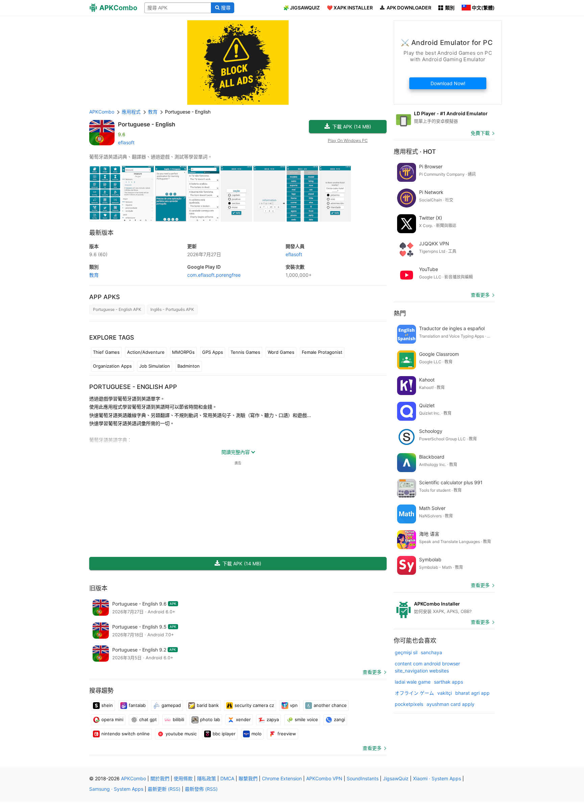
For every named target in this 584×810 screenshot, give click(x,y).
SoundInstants (363, 778)
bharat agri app (472, 693)
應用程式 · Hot (415, 151)
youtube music (181, 733)
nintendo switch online (125, 733)
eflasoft (126, 142)
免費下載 (480, 133)
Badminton (188, 366)
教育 (94, 275)
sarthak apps (448, 682)
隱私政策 (206, 778)
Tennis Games (245, 352)
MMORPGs (183, 352)
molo (256, 733)
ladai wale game (413, 682)
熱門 (400, 313)
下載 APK (351, 126)
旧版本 (98, 588)
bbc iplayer (224, 733)
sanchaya (431, 652)
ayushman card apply (450, 704)
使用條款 (183, 778)
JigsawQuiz (396, 778)
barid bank (208, 705)
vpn (294, 705)
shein (107, 705)
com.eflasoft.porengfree (214, 275)
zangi (339, 719)
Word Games (281, 352)
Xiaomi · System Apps (437, 778)
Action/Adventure (146, 352)
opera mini (112, 719)
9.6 (98, 254)
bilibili (178, 719)
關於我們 (159, 778)
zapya (273, 719)
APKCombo (101, 112)
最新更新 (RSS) (164, 789)
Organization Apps (112, 366)
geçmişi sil (406, 652)
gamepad (171, 705)
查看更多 (372, 672)
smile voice (306, 719)
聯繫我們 (248, 778)
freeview (286, 733)
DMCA (227, 778)
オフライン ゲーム (414, 693)
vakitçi (444, 693)
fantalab (137, 705)
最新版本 (101, 232)
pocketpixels (409, 704)
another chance (330, 705)
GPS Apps (212, 352)
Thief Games (106, 352)
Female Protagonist (322, 352)
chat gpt (148, 719)
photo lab (210, 719)
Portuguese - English (146, 124)
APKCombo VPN (324, 778)
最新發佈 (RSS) (201, 789)
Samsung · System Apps (116, 789)
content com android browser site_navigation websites (427, 667)
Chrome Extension (282, 778)
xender (243, 719)
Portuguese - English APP (133, 386)
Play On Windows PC (348, 140)
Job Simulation (154, 366)
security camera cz (254, 705)
